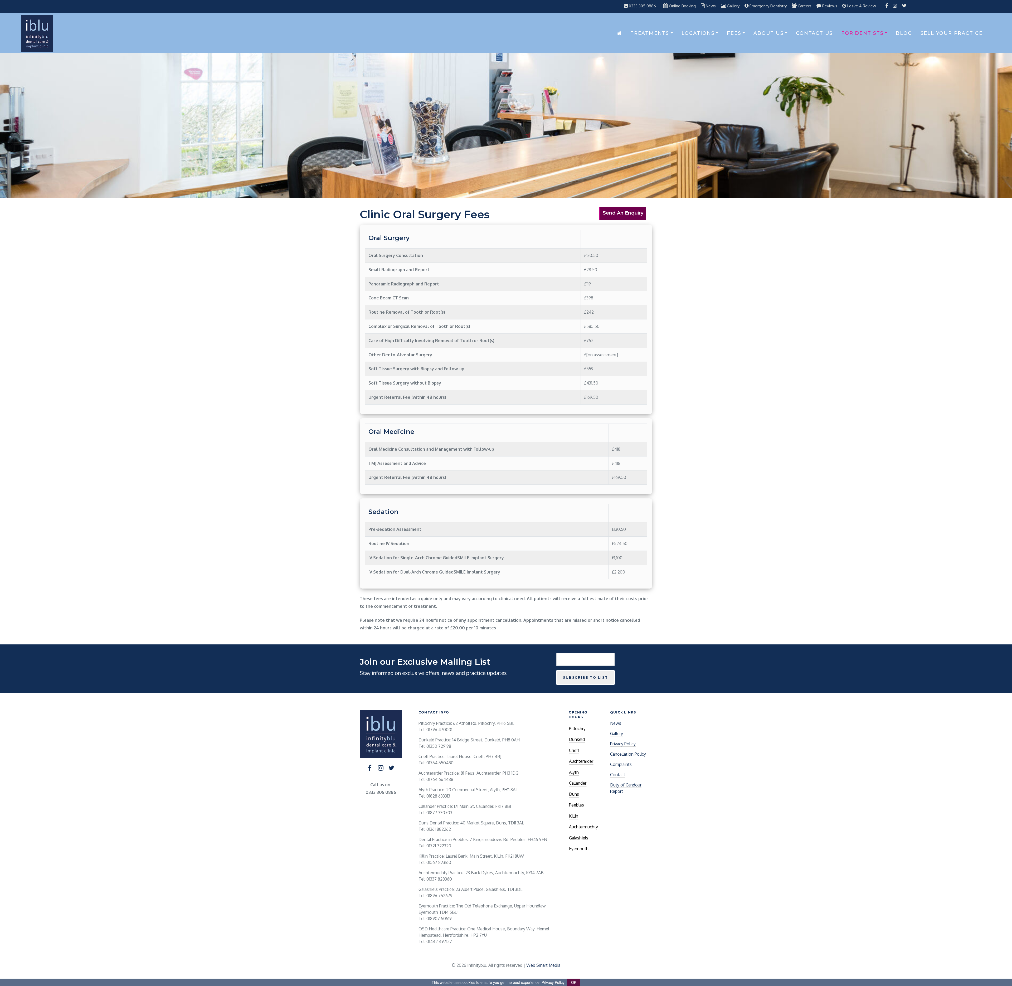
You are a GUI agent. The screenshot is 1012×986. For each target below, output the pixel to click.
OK (573, 982)
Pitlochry (577, 728)
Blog (904, 33)
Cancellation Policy (628, 754)
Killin (573, 816)
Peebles (576, 805)
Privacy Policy (623, 743)
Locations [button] (698, 33)
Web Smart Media (543, 965)
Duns (574, 794)
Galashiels (578, 838)
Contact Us (814, 33)
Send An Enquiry (623, 213)
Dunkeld (577, 739)
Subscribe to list (585, 677)
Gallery (616, 733)
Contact (617, 774)
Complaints (621, 764)
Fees (734, 33)
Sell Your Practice (952, 33)
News (615, 723)
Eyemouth (578, 848)
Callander (577, 783)
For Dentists (862, 33)
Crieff (574, 750)
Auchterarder (581, 761)
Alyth (574, 772)
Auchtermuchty (583, 826)
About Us (768, 33)
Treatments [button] (649, 33)
